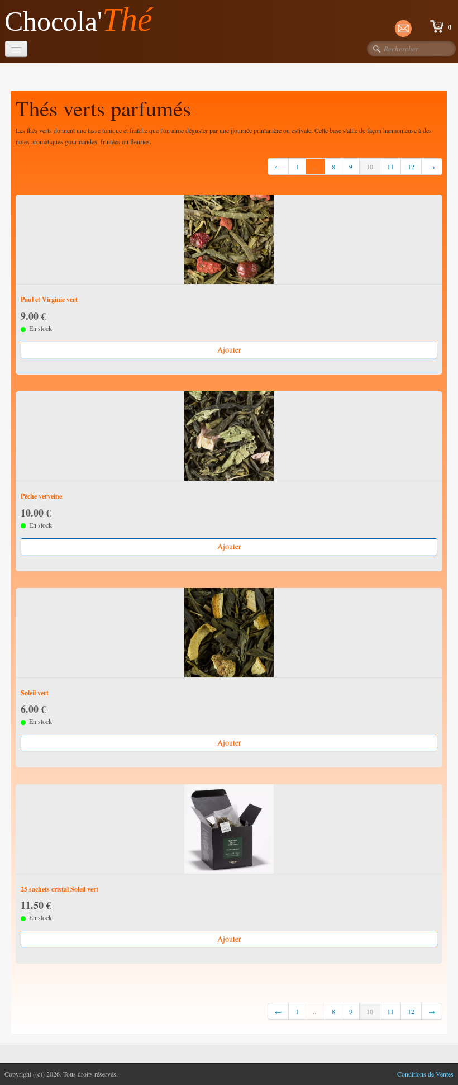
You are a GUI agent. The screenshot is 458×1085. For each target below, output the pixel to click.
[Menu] (16, 49)
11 (390, 166)
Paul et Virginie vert (49, 299)
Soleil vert (35, 693)
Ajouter (229, 349)
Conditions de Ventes (425, 1073)
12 (411, 166)
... (315, 166)
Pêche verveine (41, 496)
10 (369, 166)
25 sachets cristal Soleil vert (59, 889)
